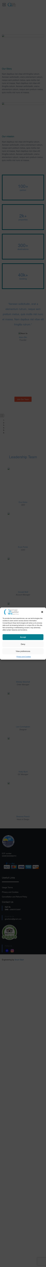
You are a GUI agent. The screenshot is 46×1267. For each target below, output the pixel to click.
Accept (23, 637)
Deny (23, 644)
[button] (42, 612)
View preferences (23, 651)
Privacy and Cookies (23, 656)
